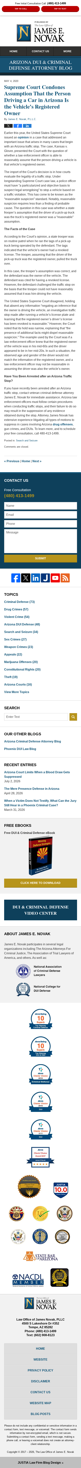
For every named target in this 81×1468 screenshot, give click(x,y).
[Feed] (65, 577)
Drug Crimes (16, 609)
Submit (40, 558)
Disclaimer (40, 1381)
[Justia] (45, 577)
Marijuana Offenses (21, 662)
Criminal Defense (19, 601)
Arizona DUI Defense (22, 624)
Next (36, 461)
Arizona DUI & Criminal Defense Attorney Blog (40, 31)
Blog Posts (40, 1414)
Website (40, 1359)
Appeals (13, 654)
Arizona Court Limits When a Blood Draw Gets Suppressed (37, 774)
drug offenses (63, 424)
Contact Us (40, 51)
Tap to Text (60, 9)
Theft (11, 677)
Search (73, 717)
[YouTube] (55, 577)
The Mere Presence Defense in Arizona (31, 788)
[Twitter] (25, 577)
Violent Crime (16, 616)
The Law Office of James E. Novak (55, 1452)
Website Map (40, 1403)
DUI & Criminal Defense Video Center (41, 910)
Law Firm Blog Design (39, 1462)
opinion (23, 137)
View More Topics (16, 692)
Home (14, 51)
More (67, 51)
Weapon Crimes (18, 647)
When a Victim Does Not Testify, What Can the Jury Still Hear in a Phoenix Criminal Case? (40, 803)
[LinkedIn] (35, 577)
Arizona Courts (18, 684)
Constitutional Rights (22, 669)
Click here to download (40, 882)
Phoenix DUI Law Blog (20, 749)
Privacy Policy (40, 1370)
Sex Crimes (15, 639)
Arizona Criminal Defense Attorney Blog (32, 741)
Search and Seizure (26, 440)
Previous (11, 461)
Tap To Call (21, 9)
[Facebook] (15, 577)
